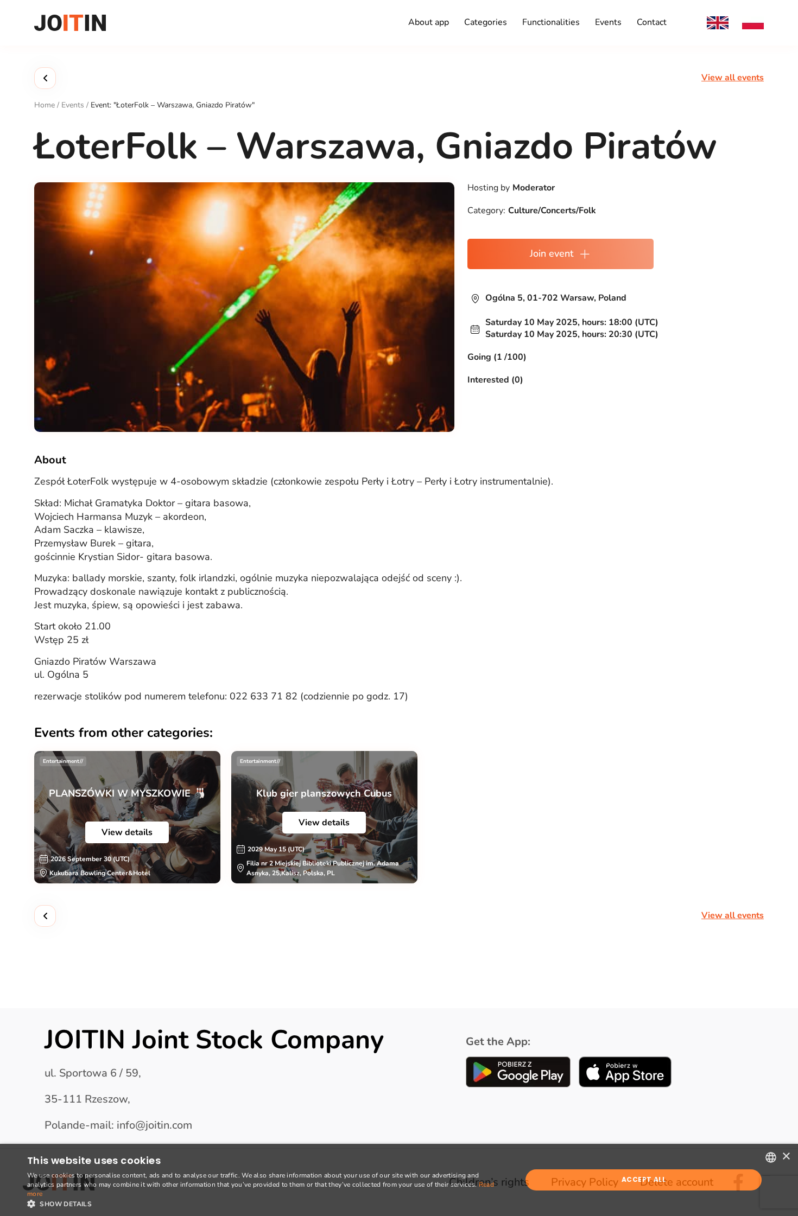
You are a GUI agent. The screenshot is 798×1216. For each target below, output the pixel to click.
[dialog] (399, 1180)
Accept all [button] (644, 1179)
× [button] (786, 1157)
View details (127, 832)
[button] (267, 1203)
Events (608, 22)
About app (428, 22)
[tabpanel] (127, 817)
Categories (485, 22)
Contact (652, 22)
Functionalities (551, 22)
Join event (551, 253)
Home (44, 105)
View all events (732, 78)
